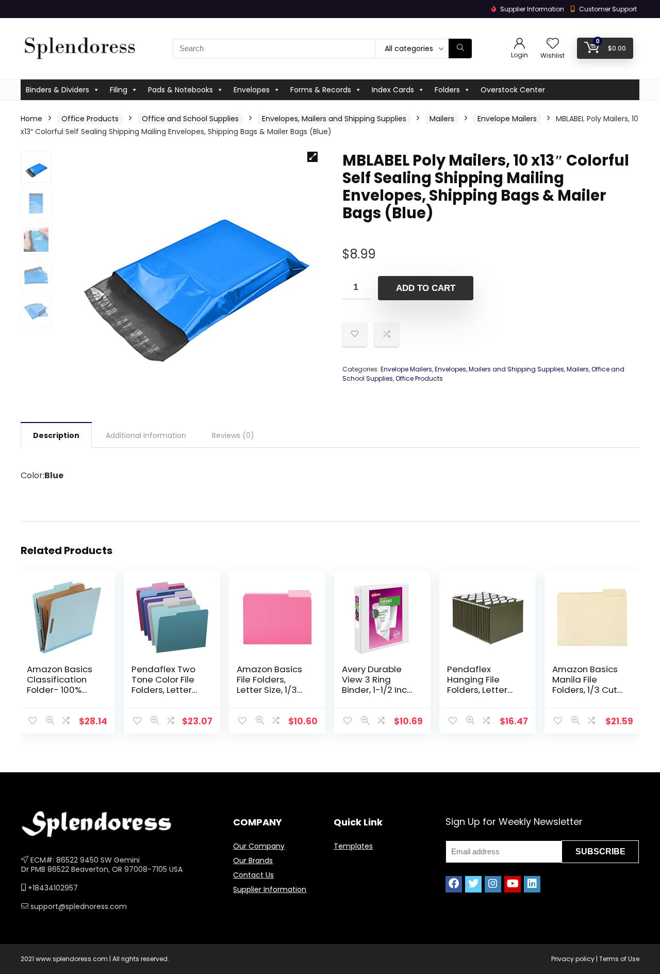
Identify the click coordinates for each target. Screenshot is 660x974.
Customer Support (608, 9)
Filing (118, 90)
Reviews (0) (233, 435)
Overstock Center (513, 90)
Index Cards (393, 90)
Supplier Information (269, 889)
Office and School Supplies (190, 118)
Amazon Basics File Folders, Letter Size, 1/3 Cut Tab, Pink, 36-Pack (269, 690)
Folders (447, 90)
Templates (353, 846)
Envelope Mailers (507, 118)
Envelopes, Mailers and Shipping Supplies (334, 118)
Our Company (259, 846)
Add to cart (425, 288)
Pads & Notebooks (180, 90)
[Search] (460, 48)
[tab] (56, 435)
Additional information (146, 435)
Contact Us (253, 875)
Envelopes (252, 90)
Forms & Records (320, 90)
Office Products (90, 118)
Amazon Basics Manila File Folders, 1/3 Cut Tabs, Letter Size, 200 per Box (587, 690)
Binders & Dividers (57, 90)
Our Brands (253, 860)
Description (56, 435)
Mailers (442, 118)
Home (31, 118)
